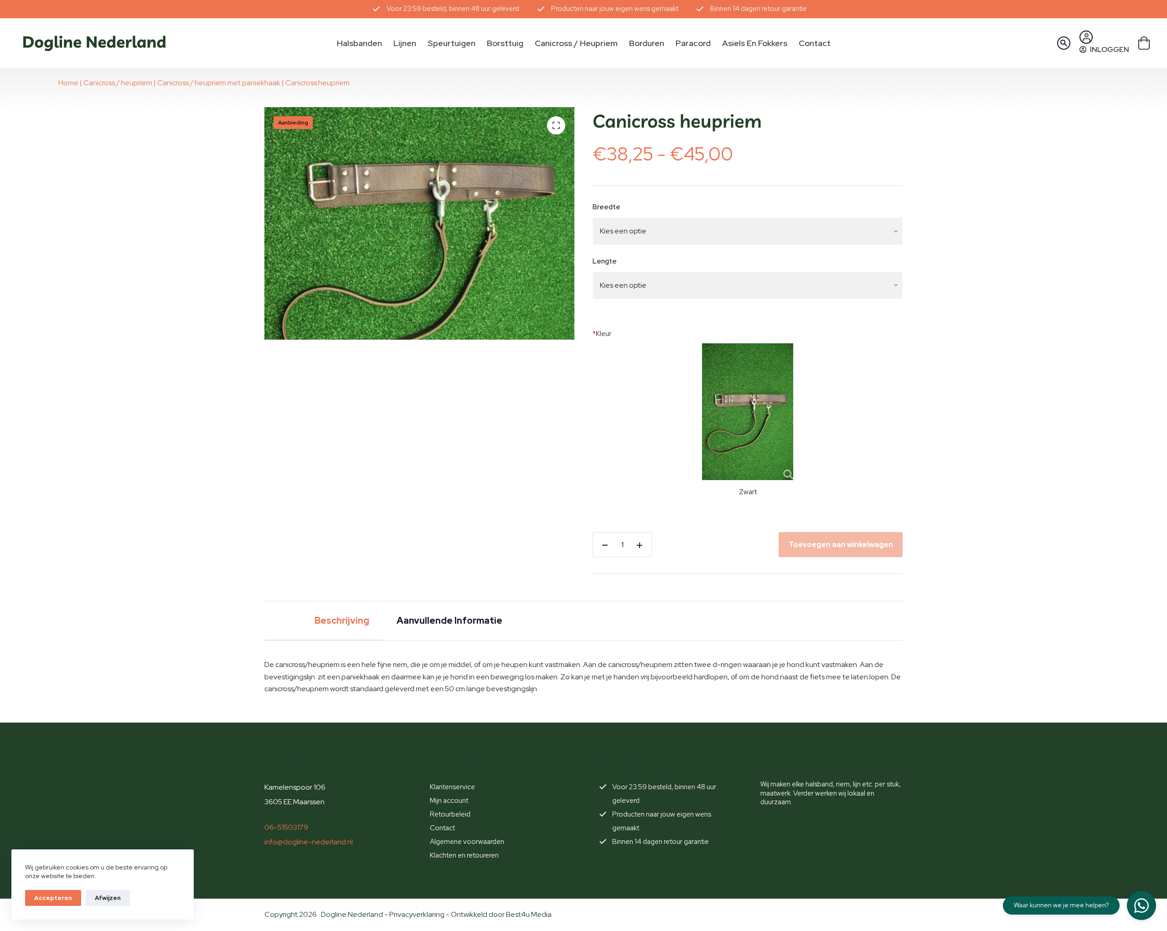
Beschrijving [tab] (342, 620)
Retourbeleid (450, 814)
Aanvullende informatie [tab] (449, 620)
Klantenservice (452, 786)
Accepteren (53, 898)
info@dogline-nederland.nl (308, 842)
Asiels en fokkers (754, 43)
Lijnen (404, 43)
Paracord (693, 43)
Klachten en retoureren (464, 855)
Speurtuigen (451, 43)
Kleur (602, 333)
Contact (815, 43)
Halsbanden (359, 43)
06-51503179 (286, 827)
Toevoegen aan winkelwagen (841, 544)
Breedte (606, 207)
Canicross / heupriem (576, 43)
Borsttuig (505, 43)
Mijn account (449, 800)
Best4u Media (529, 914)
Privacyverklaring (416, 914)
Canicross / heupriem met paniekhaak (218, 83)
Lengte (605, 261)
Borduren (646, 43)
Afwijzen (108, 898)
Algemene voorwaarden (467, 841)
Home (68, 83)
